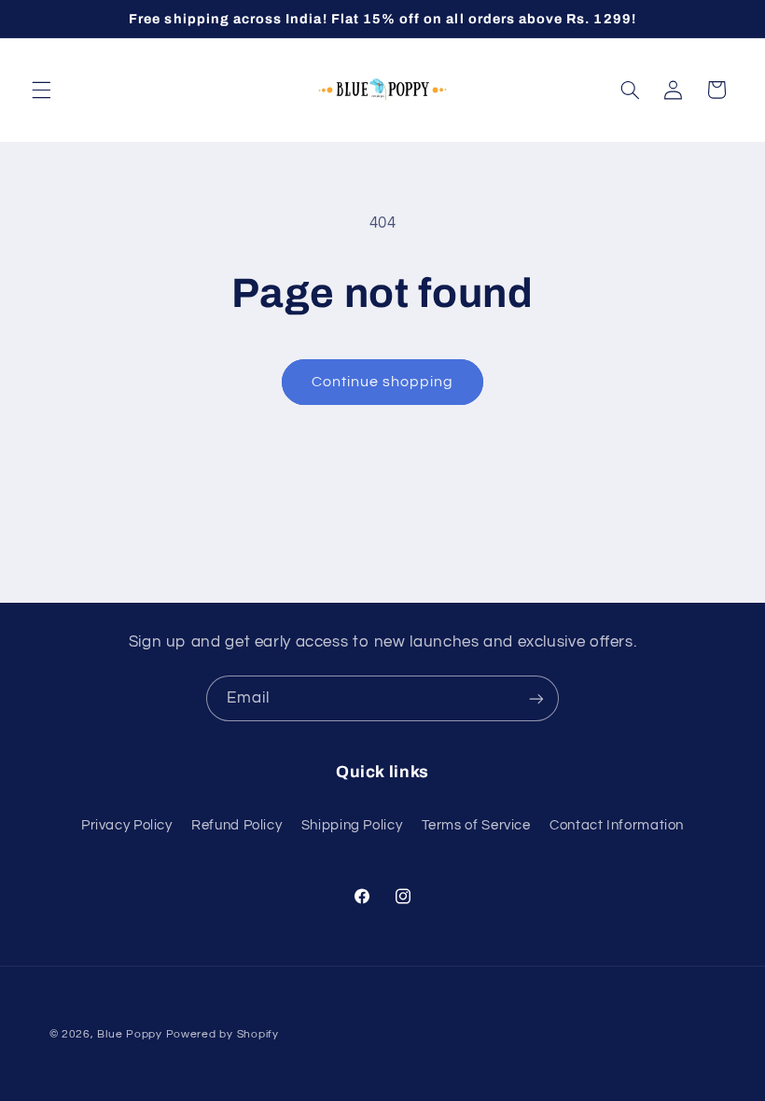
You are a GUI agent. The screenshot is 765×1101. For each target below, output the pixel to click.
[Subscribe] (536, 698)
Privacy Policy (127, 825)
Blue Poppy (129, 1034)
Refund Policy (236, 825)
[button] (41, 89)
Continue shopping (383, 381)
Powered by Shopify (222, 1034)
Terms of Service (476, 825)
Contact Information (616, 825)
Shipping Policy (351, 825)
